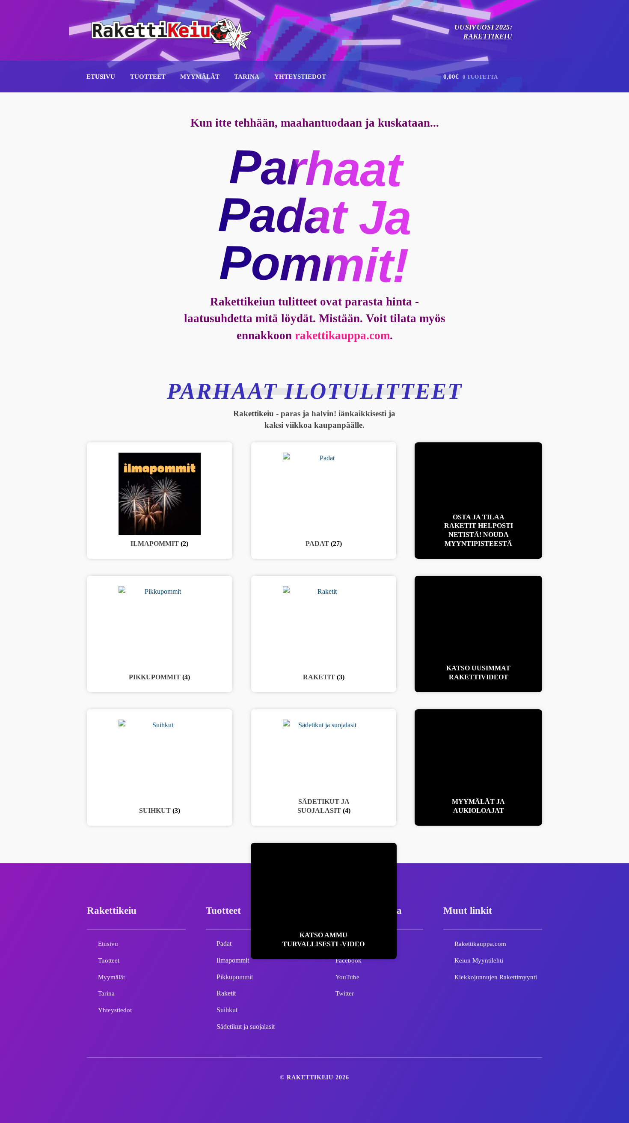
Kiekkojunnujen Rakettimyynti (495, 977)
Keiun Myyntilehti (478, 960)
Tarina (246, 76)
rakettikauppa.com (342, 335)
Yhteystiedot (300, 76)
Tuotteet (148, 76)
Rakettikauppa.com (480, 943)
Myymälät (200, 76)
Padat (224, 943)
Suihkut (227, 1009)
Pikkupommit (235, 977)
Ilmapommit (233, 960)
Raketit (226, 993)
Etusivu (100, 76)
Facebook (348, 960)
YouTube (347, 977)
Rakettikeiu (487, 36)
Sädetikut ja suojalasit (246, 1026)
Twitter (344, 993)
